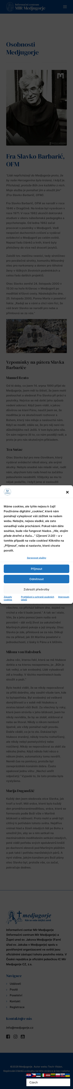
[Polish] (58, 1075)
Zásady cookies (8, 598)
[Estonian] (38, 1075)
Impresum (63, 596)
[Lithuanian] (53, 1075)
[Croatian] (28, 1075)
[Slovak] (62, 1075)
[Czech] (33, 1075)
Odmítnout (36, 579)
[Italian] (43, 1075)
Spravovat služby (36, 557)
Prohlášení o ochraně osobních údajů (37, 598)
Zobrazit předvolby (36, 589)
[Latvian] (48, 1075)
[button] (67, 492)
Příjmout (36, 568)
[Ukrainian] (67, 1075)
